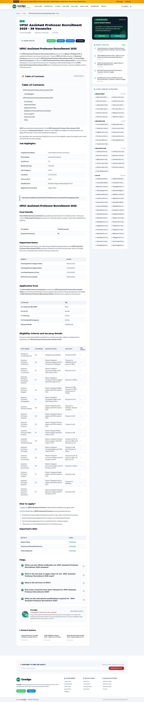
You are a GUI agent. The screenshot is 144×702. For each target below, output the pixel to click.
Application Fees (30, 108)
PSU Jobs (66, 6)
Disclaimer (86, 689)
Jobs (24, 13)
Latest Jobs (67, 681)
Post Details (28, 101)
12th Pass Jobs (107, 684)
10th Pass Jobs (107, 681)
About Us (86, 681)
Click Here (72, 542)
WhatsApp (119, 1)
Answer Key (95, 6)
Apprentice (48, 6)
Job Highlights (29, 94)
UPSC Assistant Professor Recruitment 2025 (38, 90)
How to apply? (29, 114)
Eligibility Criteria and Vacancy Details (37, 111)
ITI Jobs (57, 6)
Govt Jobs (38, 6)
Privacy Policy (87, 686)
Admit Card (84, 6)
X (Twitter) (80, 40)
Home (18, 13)
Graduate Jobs (107, 686)
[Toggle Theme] (131, 6)
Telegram (128, 1)
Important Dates (30, 104)
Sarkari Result (68, 684)
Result (103, 6)
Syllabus (66, 691)
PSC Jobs (74, 6)
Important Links (29, 117)
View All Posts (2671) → (77, 611)
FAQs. (26, 120)
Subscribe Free (116, 668)
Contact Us (87, 684)
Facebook (70, 40)
